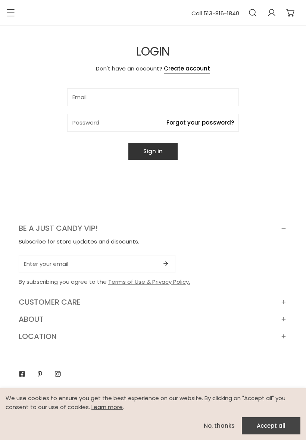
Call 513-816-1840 (215, 13)
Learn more (107, 407)
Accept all (271, 426)
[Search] (252, 12)
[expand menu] (10, 12)
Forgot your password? (200, 122)
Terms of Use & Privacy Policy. (149, 282)
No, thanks (219, 426)
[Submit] (166, 263)
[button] (290, 12)
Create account (187, 68)
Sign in (153, 151)
